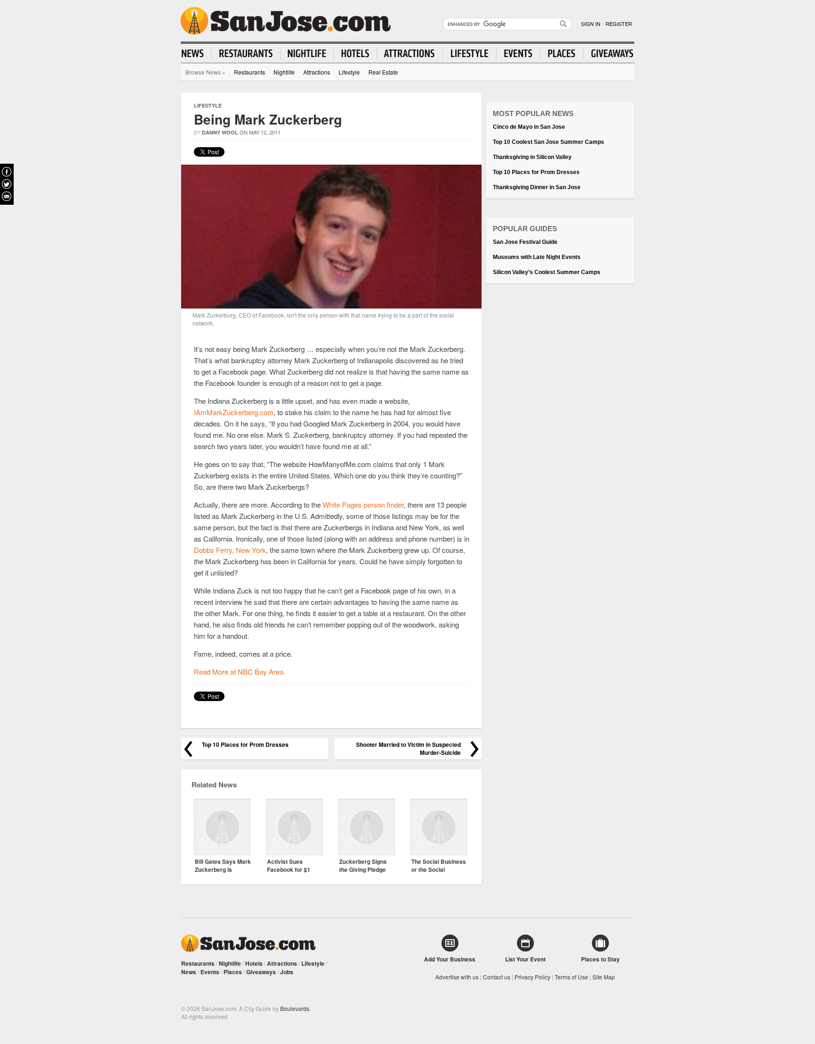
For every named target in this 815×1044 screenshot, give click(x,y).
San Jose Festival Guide (525, 242)
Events (209, 972)
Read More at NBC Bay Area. (239, 672)
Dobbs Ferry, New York (230, 550)
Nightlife (284, 72)
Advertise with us (457, 977)
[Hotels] (355, 53)
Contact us (496, 977)
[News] (196, 53)
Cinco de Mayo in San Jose (529, 127)
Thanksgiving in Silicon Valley (532, 157)
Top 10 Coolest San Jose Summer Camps (548, 142)
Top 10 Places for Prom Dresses (245, 745)
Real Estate (383, 72)
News (188, 972)
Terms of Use (571, 977)
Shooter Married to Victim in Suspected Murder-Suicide (408, 749)
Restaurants (249, 72)
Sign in (590, 23)
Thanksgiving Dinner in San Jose (537, 187)
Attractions (316, 72)
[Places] (562, 53)
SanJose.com (286, 20)
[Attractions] (410, 53)
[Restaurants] (246, 53)
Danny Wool (220, 132)
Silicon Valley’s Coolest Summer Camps (546, 272)
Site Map (603, 977)
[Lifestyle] (470, 53)
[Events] (519, 53)
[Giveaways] (608, 53)
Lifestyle (349, 72)
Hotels (254, 963)
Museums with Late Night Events (537, 257)
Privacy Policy (532, 977)
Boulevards (294, 1008)
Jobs (286, 972)
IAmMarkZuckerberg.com (234, 412)
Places (233, 972)
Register (619, 23)
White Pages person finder (363, 504)
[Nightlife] (307, 53)
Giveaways (261, 972)
